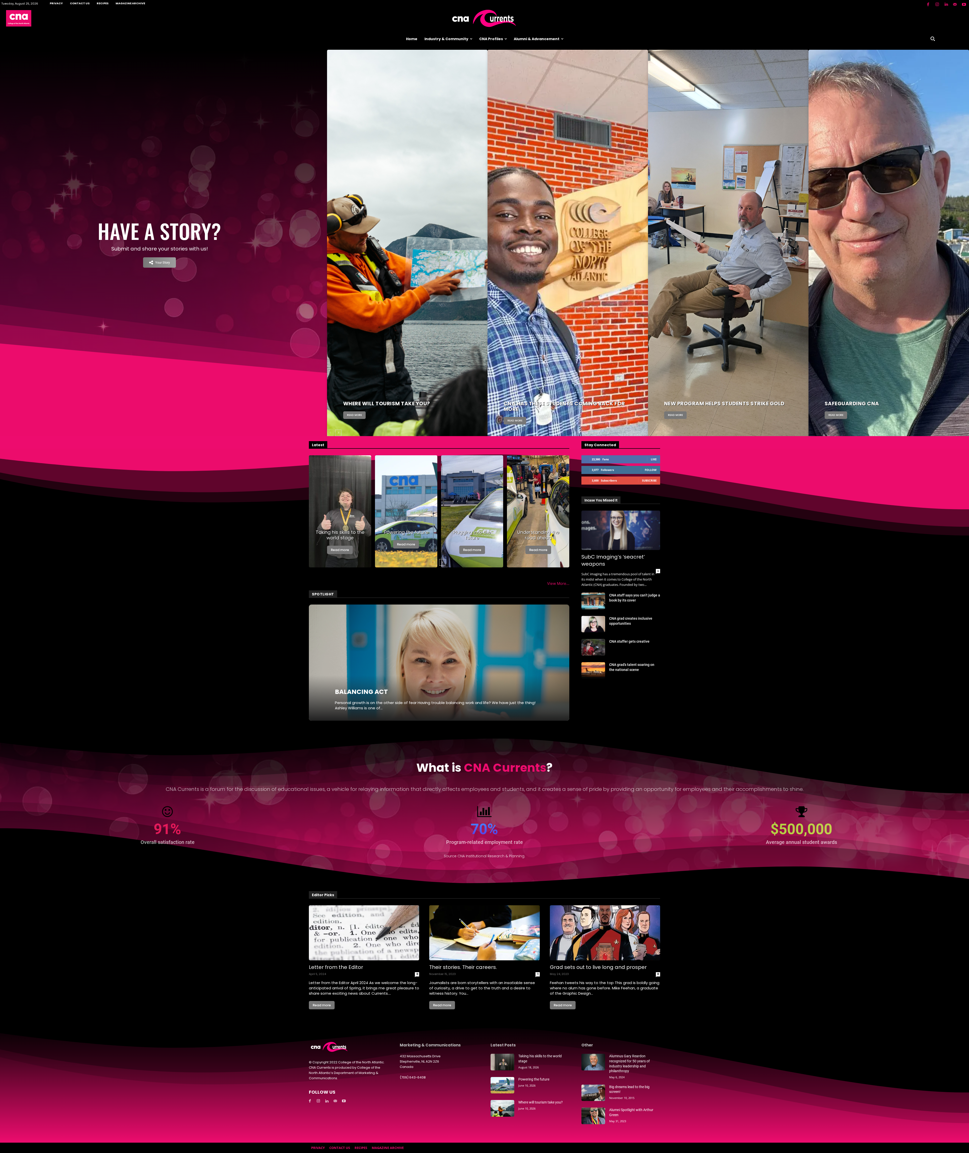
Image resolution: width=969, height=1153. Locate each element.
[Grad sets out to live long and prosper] (605, 933)
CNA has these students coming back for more (564, 406)
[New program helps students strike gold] (728, 250)
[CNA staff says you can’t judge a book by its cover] (593, 601)
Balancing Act (361, 691)
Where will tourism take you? (386, 403)
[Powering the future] (406, 511)
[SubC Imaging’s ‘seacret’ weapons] (620, 530)
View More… (558, 583)
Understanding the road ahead (538, 535)
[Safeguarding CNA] (889, 250)
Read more (354, 415)
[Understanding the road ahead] (538, 511)
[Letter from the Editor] (364, 933)
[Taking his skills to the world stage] (340, 511)
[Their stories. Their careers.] (484, 933)
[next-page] (338, 433)
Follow (651, 470)
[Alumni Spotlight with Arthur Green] (593, 1116)
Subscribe (649, 480)
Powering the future (406, 532)
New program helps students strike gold (724, 403)
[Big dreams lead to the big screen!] (593, 1093)
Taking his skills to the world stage (340, 535)
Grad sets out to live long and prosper (598, 967)
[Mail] (955, 4)
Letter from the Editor (336, 967)
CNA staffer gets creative (629, 641)
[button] (933, 39)
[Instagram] (937, 4)
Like (654, 459)
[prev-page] (330, 433)
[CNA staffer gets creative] (593, 647)
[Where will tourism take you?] (407, 250)
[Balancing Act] (439, 663)
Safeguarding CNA (852, 403)
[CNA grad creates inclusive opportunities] (593, 624)
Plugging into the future (472, 535)
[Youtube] (964, 4)
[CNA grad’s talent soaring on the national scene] (593, 670)
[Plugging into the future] (472, 511)
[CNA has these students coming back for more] (568, 250)
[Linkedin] (946, 4)
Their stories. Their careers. (463, 967)
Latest (318, 444)
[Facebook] (928, 4)
